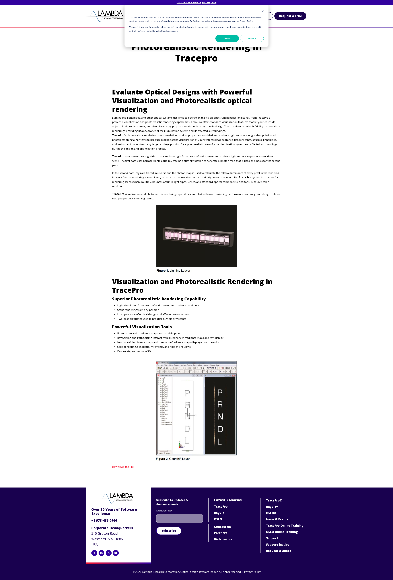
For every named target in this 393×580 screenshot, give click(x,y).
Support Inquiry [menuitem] (278, 545)
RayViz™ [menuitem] (272, 507)
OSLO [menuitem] (218, 519)
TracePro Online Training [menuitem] (285, 526)
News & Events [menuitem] (277, 519)
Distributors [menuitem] (223, 539)
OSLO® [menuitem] (271, 513)
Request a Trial (290, 16)
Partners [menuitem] (220, 533)
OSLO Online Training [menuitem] (282, 532)
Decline (252, 38)
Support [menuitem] (272, 538)
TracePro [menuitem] (221, 507)
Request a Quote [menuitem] (278, 551)
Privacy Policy (252, 572)
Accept (227, 38)
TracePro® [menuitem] (274, 500)
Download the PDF (123, 466)
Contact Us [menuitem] (222, 527)
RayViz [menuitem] (219, 513)
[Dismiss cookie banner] (263, 12)
